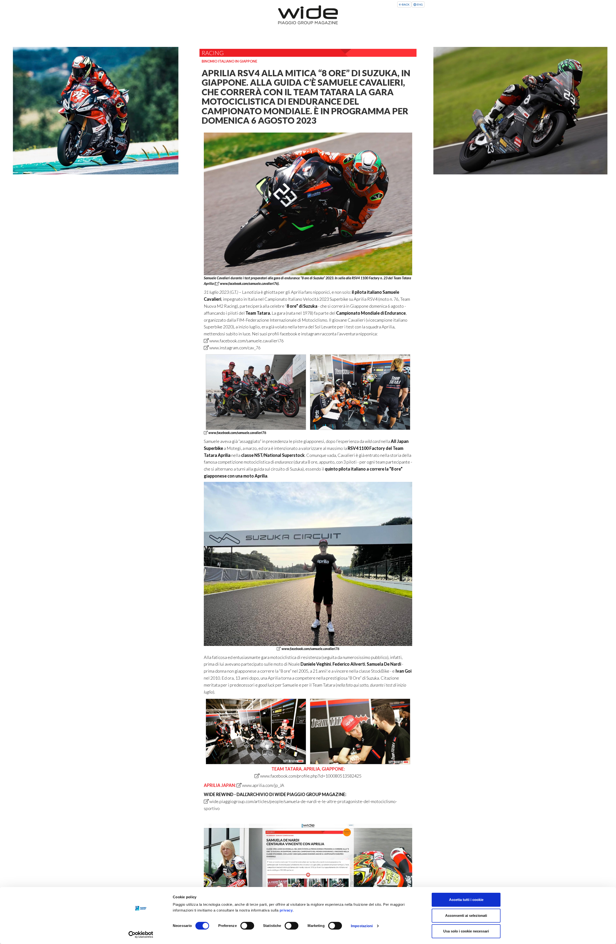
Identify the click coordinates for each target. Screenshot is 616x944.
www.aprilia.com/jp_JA (262, 785)
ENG (419, 4)
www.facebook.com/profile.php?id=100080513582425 (310, 775)
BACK (405, 4)
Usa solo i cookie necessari (466, 931)
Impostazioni (362, 926)
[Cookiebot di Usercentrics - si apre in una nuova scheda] (141, 934)
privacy (286, 910)
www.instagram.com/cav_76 (235, 347)
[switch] (247, 926)
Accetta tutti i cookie (466, 900)
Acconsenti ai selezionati (466, 915)
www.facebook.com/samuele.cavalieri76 (248, 283)
